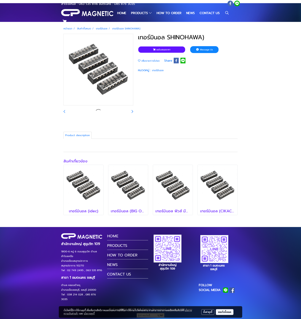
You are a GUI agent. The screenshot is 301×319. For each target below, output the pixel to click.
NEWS (190, 13)
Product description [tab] (77, 135)
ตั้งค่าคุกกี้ (207, 312)
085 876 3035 (124, 3)
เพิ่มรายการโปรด (150, 61)
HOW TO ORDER (169, 13)
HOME (121, 13)
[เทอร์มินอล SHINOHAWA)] (98, 70)
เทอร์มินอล (158, 70)
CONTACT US (210, 13)
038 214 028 (75, 294)
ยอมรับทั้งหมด (224, 312)
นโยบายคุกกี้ (89, 313)
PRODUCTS (140, 13)
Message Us (206, 49)
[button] (227, 13)
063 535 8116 (88, 3)
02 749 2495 (75, 270)
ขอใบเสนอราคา (163, 49)
